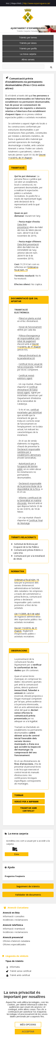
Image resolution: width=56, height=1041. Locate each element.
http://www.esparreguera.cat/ (36, 3)
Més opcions (28, 1024)
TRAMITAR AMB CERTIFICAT (28, 809)
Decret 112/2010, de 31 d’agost (29, 345)
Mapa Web (16, 3)
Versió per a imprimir (26, 801)
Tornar (18, 795)
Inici (7, 3)
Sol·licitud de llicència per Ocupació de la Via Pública (26, 545)
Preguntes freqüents (15, 876)
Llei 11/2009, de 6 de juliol (27, 613)
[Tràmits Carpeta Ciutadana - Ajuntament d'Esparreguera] (28, 15)
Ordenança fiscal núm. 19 (26, 268)
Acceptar (28, 1031)
